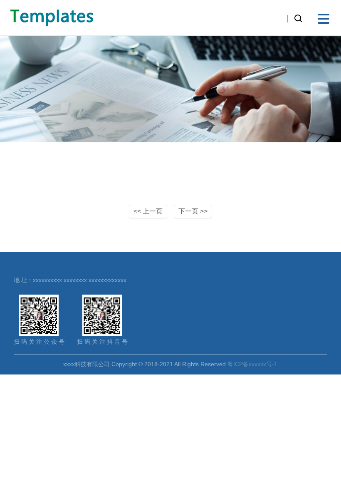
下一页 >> (193, 211)
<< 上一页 (148, 211)
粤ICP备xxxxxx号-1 (252, 364)
